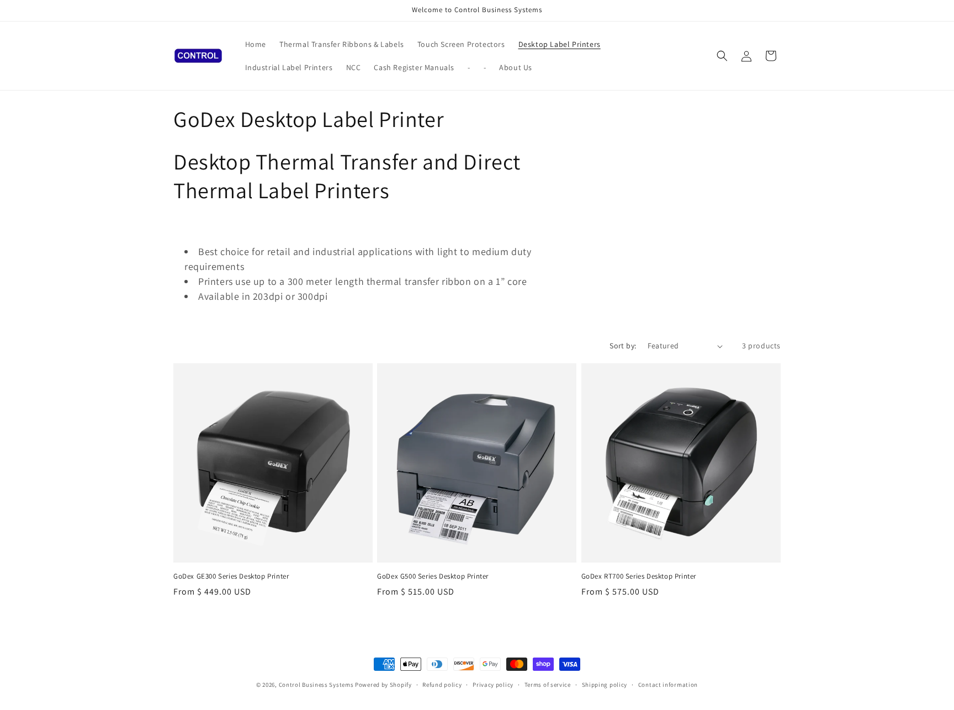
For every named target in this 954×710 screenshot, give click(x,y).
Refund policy (442, 684)
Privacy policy (493, 684)
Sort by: (623, 346)
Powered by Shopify (383, 684)
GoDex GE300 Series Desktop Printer (231, 576)
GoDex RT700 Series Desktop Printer (638, 576)
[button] (722, 56)
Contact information (668, 684)
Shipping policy (605, 684)
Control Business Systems (316, 684)
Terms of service (547, 684)
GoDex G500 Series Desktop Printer (433, 576)
